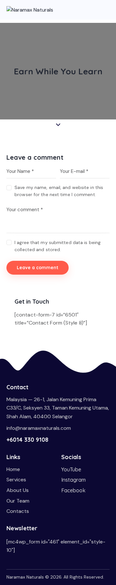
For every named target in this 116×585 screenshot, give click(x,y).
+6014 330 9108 (27, 439)
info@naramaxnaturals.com (38, 428)
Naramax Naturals (25, 577)
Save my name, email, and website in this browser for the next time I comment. (59, 190)
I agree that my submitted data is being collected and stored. (58, 246)
